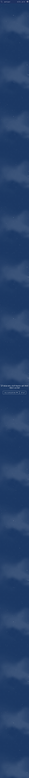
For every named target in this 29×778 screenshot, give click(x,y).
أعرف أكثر (23, 392)
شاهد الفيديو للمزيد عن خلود (10, 392)
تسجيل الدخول (7, 2)
